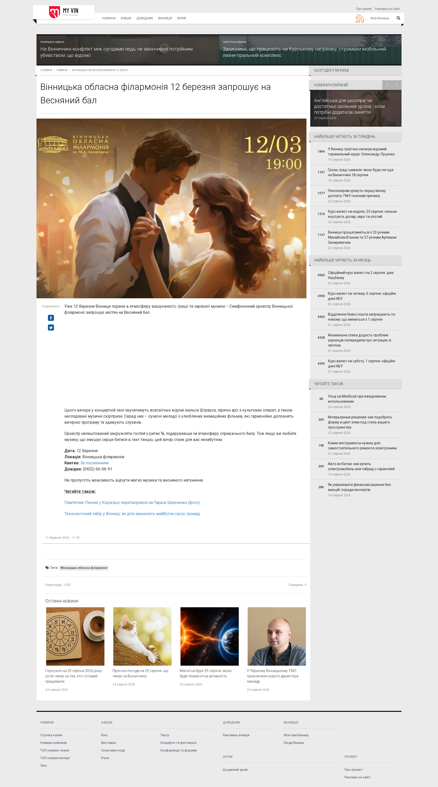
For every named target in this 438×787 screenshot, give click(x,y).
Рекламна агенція (236, 735)
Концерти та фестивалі (178, 743)
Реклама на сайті (387, 9)
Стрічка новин (51, 735)
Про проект (364, 9)
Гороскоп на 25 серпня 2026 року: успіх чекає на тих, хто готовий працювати (73, 676)
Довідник (144, 18)
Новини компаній (53, 743)
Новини (109, 18)
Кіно (104, 735)
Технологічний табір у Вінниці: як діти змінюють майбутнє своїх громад (132, 513)
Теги (43, 765)
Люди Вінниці (294, 743)
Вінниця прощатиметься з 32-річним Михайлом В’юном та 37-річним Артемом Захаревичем (362, 237)
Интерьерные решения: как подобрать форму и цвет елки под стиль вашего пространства (360, 422)
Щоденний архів (235, 770)
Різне (105, 758)
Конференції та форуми (178, 750)
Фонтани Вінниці (296, 735)
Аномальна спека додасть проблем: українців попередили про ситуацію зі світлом (359, 340)
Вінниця (165, 18)
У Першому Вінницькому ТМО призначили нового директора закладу (272, 676)
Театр (164, 735)
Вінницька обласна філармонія (84, 568)
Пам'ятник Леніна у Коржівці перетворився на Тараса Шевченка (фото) (132, 502)
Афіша (126, 18)
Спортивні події (113, 750)
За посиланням (94, 463)
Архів (181, 18)
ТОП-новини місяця (55, 758)
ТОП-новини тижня (54, 750)
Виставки (108, 743)
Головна (46, 70)
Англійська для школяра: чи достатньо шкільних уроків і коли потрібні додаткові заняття (349, 106)
